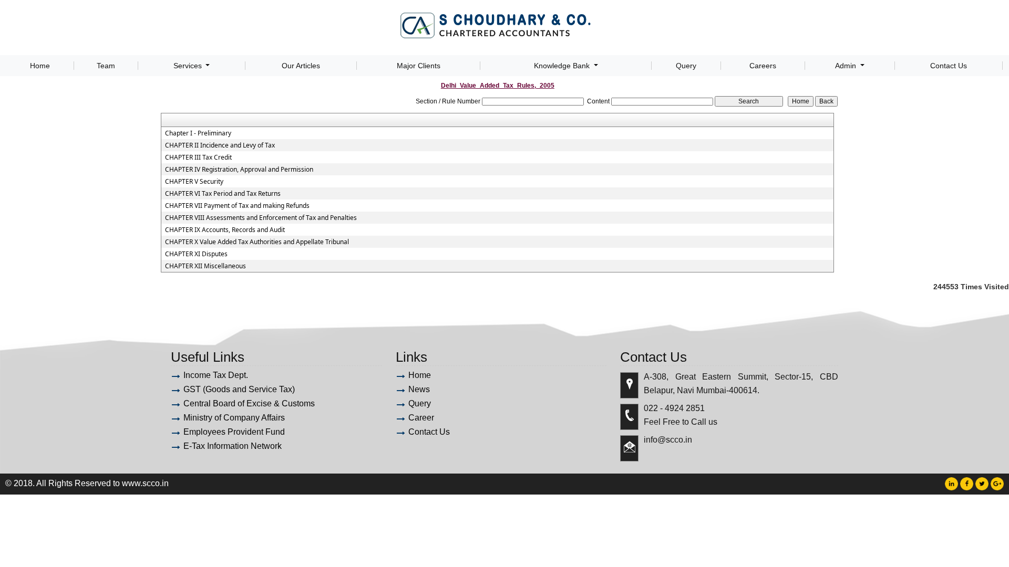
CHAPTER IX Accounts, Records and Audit (225, 230)
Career (421, 417)
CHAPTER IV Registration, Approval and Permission (239, 169)
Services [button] (188, 65)
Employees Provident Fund (234, 431)
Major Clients (418, 65)
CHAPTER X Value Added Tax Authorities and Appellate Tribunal (257, 242)
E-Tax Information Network (232, 446)
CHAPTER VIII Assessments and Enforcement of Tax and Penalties (261, 218)
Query (686, 65)
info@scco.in (668, 439)
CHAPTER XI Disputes (196, 254)
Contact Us (948, 65)
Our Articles (301, 65)
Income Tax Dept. (215, 375)
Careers (762, 65)
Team (106, 65)
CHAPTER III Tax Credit (198, 157)
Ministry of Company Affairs (234, 417)
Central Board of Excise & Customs (249, 403)
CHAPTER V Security (194, 181)
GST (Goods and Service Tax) (239, 389)
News (419, 389)
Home (40, 65)
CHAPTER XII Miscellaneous (205, 266)
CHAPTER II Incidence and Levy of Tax (220, 145)
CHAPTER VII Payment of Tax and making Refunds (237, 206)
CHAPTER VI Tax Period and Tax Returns (223, 194)
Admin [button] (846, 65)
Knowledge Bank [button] (563, 65)
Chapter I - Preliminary (198, 133)
